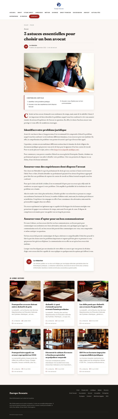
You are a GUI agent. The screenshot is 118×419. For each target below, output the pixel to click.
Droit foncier (65, 12)
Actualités (95, 12)
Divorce (55, 12)
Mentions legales (99, 396)
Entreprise (14, 16)
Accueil (13, 12)
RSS (107, 396)
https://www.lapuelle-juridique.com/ (66, 150)
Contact (34, 16)
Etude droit (28, 12)
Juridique (39, 12)
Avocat (86, 12)
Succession (77, 12)
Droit (20, 12)
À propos (23, 16)
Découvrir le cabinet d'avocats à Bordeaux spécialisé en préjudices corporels (59, 354)
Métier (47, 12)
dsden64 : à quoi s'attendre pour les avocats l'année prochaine (57, 306)
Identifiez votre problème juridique (39, 101)
